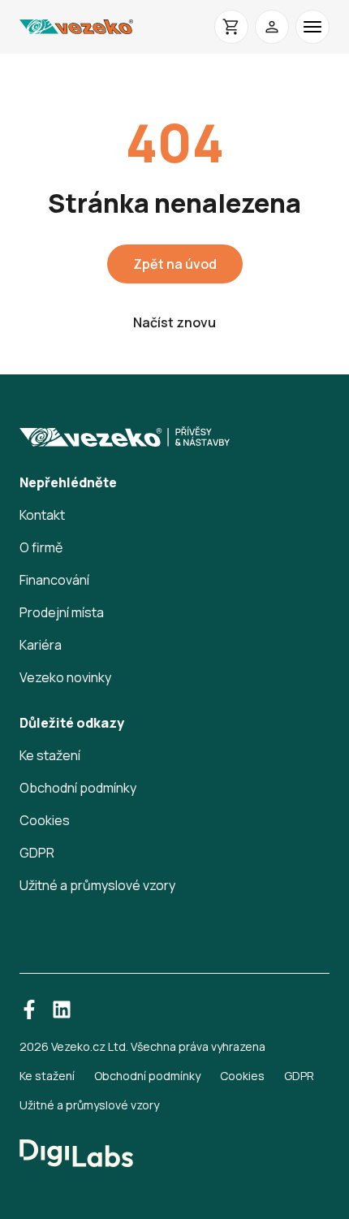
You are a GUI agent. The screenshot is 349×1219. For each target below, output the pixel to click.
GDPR (36, 853)
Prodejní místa (61, 612)
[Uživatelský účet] (272, 27)
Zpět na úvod (175, 264)
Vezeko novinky (65, 677)
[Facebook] (29, 1009)
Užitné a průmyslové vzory (97, 885)
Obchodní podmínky (77, 788)
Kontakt (42, 515)
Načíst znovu (174, 322)
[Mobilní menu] (312, 27)
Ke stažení (49, 755)
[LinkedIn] (61, 1009)
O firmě (40, 547)
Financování (54, 580)
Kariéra (40, 645)
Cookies (44, 820)
